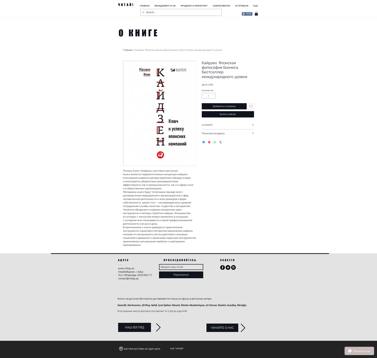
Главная (127, 50)
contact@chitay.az (128, 278)
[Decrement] (204, 95)
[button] (256, 13)
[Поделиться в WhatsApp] (215, 142)
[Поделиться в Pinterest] (209, 142)
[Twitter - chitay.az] (228, 267)
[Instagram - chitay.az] (233, 267)
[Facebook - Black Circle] (222, 267)
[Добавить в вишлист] (251, 106)
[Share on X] (220, 142)
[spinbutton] (208, 95)
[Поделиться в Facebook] (203, 142)
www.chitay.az (126, 268)
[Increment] (213, 95)
